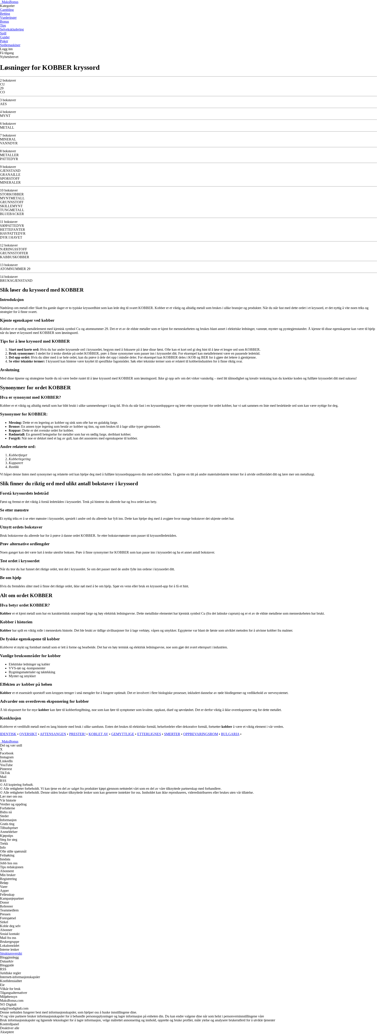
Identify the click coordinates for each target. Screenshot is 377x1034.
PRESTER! (77, 734)
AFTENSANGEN (53, 734)
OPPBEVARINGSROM (200, 734)
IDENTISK (8, 734)
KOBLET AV (98, 734)
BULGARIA (230, 734)
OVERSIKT (28, 734)
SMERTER (172, 734)
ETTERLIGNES (149, 734)
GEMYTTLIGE (122, 734)
